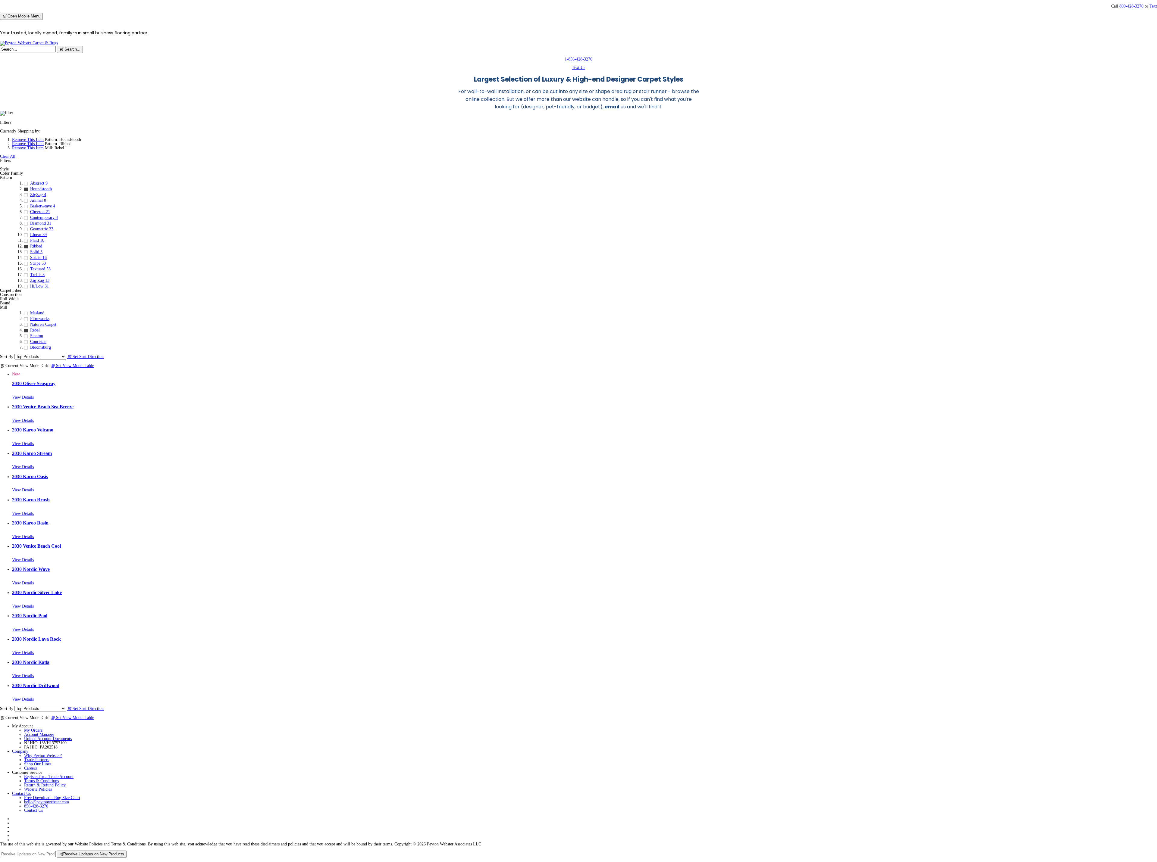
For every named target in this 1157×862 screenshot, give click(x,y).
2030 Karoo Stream (32, 453)
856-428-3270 (36, 806)
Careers (30, 768)
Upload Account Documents (48, 738)
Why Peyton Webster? (43, 755)
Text (1153, 6)
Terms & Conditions (41, 781)
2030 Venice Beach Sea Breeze (43, 406)
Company (20, 751)
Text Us (578, 67)
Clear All (7, 156)
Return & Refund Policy (45, 785)
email (612, 106)
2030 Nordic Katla (30, 662)
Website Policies (38, 789)
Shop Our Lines (37, 764)
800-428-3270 (1131, 6)
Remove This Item (28, 139)
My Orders (33, 730)
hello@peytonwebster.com (46, 802)
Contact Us (21, 793)
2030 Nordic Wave (31, 569)
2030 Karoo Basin (30, 523)
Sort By (6, 356)
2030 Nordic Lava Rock (36, 639)
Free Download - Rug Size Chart (52, 797)
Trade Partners (36, 760)
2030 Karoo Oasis (30, 476)
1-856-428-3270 (578, 59)
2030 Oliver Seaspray (33, 383)
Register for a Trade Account (49, 776)
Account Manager (39, 734)
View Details (23, 397)
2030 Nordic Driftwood (35, 685)
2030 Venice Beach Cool (36, 546)
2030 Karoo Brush (31, 500)
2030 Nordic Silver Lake (37, 592)
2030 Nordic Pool (29, 615)
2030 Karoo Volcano (32, 430)
